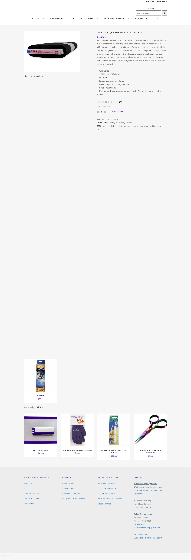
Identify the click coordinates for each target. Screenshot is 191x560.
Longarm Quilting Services (73, 499)
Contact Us (29, 504)
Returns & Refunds (32, 499)
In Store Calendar (31, 493)
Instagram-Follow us (107, 494)
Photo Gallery (68, 483)
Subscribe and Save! (71, 494)
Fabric (111, 123)
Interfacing (120, 123)
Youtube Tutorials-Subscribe (110, 499)
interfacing (122, 126)
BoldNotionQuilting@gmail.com (147, 528)
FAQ (25, 488)
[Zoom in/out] (1, 555)
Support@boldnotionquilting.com (148, 538)
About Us (28, 483)
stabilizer (161, 126)
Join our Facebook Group (108, 489)
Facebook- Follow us (107, 483)
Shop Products (68, 489)
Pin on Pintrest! (104, 504)
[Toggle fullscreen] (4, 555)
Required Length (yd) (107, 102)
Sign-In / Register (156, 1)
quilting (153, 126)
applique (106, 126)
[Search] (164, 13)
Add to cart (118, 112)
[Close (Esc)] (9, 555)
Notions (129, 123)
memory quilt (133, 126)
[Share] (6, 555)
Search (151, 9)
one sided (144, 126)
